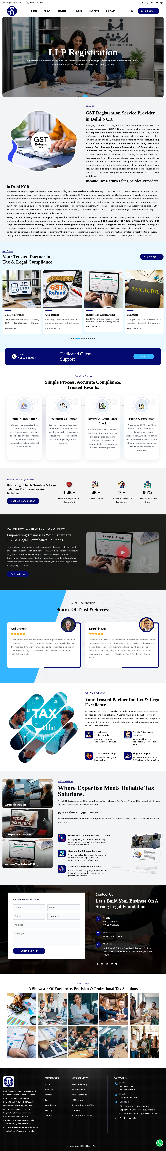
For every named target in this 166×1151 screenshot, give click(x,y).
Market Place (50, 1105)
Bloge (47, 1100)
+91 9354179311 (36, 2)
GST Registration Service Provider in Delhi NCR (110, 132)
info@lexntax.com (14, 2)
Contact (110, 11)
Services (62, 11)
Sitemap (48, 1110)
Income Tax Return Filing (83, 1105)
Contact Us (144, 356)
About (47, 11)
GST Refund (77, 1100)
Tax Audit (76, 1110)
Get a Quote (147, 10)
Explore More (18, 574)
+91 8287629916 (111, 924)
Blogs (79, 11)
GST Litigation (78, 1089)
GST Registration (79, 1095)
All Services (150, 256)
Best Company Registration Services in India (62, 217)
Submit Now (27, 950)
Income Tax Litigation (82, 1115)
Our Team (94, 11)
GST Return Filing (79, 1084)
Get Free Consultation (23, 501)
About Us (49, 1089)
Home (34, 11)
